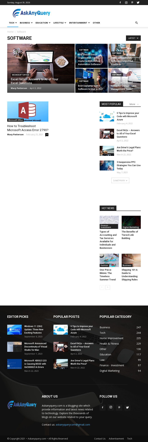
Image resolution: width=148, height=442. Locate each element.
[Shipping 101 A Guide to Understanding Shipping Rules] (131, 260)
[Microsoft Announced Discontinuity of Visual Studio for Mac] (14, 347)
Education (42, 22)
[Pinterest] (132, 2)
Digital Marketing (131, 227)
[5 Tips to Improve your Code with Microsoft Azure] (107, 116)
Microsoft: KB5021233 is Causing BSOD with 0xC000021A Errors (35, 363)
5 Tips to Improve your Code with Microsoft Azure (128, 116)
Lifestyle (58, 22)
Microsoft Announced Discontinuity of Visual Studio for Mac (35, 346)
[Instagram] (126, 2)
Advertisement (116, 438)
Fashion (104, 265)
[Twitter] (138, 2)
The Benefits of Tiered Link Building (130, 235)
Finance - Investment (106, 226)
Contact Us (99, 438)
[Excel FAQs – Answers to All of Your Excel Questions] (41, 64)
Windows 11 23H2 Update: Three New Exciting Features (33, 329)
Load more (119, 180)
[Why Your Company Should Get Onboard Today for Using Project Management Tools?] (124, 81)
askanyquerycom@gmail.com (73, 424)
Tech (11, 22)
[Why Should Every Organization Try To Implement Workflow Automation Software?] (91, 56)
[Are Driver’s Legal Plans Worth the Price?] (107, 151)
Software (84, 50)
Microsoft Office (20, 75)
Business (25, 22)
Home (10, 31)
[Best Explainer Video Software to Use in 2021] (91, 81)
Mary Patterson (19, 88)
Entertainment (78, 22)
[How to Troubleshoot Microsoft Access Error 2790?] (27, 111)
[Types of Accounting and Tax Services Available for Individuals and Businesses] (109, 222)
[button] (136, 23)
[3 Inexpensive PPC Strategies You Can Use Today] (107, 165)
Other (96, 22)
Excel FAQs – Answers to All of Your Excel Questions (128, 133)
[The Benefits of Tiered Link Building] (131, 222)
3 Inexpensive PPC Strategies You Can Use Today (129, 165)
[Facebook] (120, 2)
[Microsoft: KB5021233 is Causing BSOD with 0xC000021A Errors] (14, 364)
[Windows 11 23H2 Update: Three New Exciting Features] (14, 330)
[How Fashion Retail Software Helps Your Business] (124, 56)
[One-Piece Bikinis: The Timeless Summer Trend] (109, 260)
